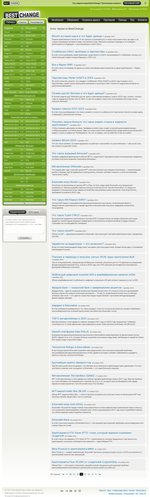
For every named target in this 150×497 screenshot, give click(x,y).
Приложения (129, 493)
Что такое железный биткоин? (70, 153)
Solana (13, 89)
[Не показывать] (145, 3)
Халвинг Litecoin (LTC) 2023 (68, 108)
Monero (13, 50)
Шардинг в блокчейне (64, 305)
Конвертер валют (115, 493)
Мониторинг (58, 20)
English (132, 490)
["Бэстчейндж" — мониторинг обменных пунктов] (24, 12)
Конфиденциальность (21, 496)
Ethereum (13, 39)
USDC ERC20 (13, 75)
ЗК (13, 182)
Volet (13, 110)
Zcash (13, 78)
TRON (13, 82)
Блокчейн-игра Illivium (65, 181)
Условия (8, 496)
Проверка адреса (91, 20)
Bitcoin (13, 32)
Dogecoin (13, 53)
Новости (102, 490)
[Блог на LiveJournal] (75, 491)
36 (70, 474)
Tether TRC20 (13, 64)
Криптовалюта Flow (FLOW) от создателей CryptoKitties (84, 461)
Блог (109, 490)
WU (13, 178)
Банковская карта (13, 121)
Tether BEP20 (13, 67)
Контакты (142, 20)
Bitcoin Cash (13, 36)
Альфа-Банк (13, 153)
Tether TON (13, 71)
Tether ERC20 (13, 60)
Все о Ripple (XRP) (62, 64)
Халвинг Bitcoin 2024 (64, 140)
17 (85, 474)
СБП (13, 142)
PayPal (13, 107)
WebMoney (13, 100)
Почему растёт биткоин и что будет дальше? (78, 93)
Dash (13, 57)
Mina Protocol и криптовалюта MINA (73, 448)
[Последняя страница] (63, 474)
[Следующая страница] (66, 474)
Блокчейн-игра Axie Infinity (67, 404)
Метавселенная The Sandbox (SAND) (73, 375)
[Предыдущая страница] (96, 474)
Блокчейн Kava (60, 419)
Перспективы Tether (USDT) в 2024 (72, 77)
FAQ (132, 20)
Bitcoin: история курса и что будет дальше (77, 36)
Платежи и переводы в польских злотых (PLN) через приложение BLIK (93, 256)
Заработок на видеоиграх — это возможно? (78, 243)
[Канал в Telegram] (66, 491)
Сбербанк (13, 150)
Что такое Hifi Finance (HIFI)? (69, 199)
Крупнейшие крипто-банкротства (71, 362)
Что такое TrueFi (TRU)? (66, 215)
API (137, 493)
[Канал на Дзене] (79, 491)
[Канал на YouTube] (71, 491)
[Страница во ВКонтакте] (61, 491)
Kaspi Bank (13, 167)
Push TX (143, 493)
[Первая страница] (99, 474)
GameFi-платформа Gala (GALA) (70, 331)
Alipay (13, 114)
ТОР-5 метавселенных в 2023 (69, 318)
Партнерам (109, 20)
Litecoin (13, 43)
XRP (13, 46)
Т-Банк (13, 157)
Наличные (13, 189)
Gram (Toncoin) (13, 92)
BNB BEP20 (13, 85)
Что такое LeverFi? (63, 230)
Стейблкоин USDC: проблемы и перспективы (78, 51)
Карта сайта (141, 490)
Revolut (13, 171)
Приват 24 (13, 164)
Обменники (73, 20)
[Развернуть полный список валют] (24, 203)
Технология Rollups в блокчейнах (71, 347)
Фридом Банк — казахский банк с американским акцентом (87, 287)
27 (74, 474)
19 (78, 474)
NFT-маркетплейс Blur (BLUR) (69, 391)
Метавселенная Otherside (66, 166)
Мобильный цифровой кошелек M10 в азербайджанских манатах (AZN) (93, 274)
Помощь (122, 20)
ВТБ (13, 160)
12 (89, 474)
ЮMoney (13, 103)
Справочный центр (120, 490)
